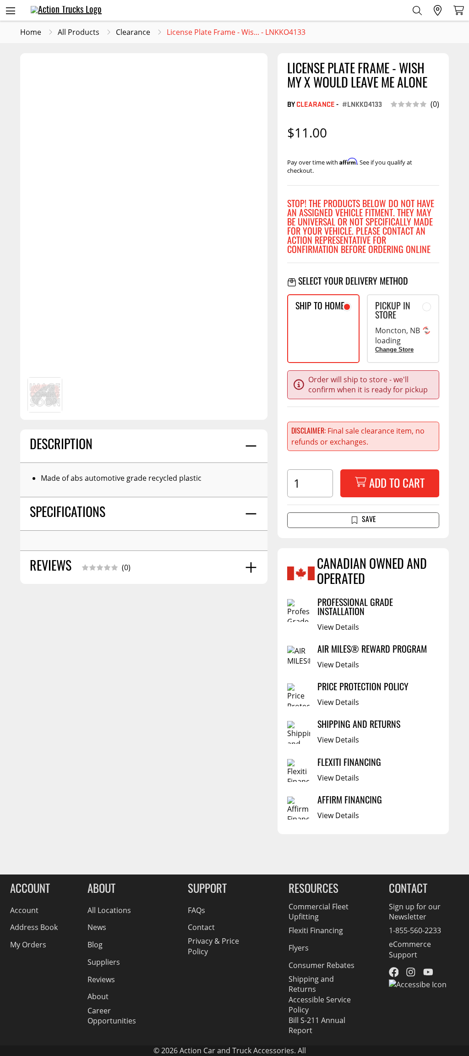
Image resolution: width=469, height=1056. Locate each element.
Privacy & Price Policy (213, 946)
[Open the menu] (10, 10)
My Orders (28, 944)
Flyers (299, 947)
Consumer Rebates (321, 965)
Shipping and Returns (311, 984)
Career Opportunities (111, 1015)
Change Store (394, 349)
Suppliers (103, 962)
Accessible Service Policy (320, 1004)
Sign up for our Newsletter (415, 911)
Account (24, 910)
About (98, 996)
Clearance (133, 32)
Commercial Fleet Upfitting (319, 911)
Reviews (101, 979)
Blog (95, 944)
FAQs (196, 910)
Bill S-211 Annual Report (317, 1025)
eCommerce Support (410, 949)
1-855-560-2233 (415, 930)
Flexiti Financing (316, 930)
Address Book (34, 927)
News (96, 927)
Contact (201, 927)
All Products (78, 32)
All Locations (109, 910)
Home (30, 32)
